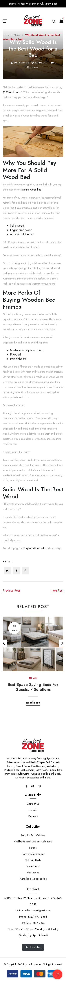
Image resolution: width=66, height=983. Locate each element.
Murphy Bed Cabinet (33, 835)
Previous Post (11, 590)
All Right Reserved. (52, 964)
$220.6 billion (10, 92)
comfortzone (33, 964)
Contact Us (33, 804)
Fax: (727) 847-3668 (33, 923)
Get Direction (33, 947)
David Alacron (21, 62)
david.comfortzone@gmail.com (33, 910)
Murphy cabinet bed (33, 548)
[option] (33, 658)
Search (33, 810)
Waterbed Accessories (33, 879)
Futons (33, 848)
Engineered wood (21, 230)
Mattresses (33, 873)
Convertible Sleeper (33, 854)
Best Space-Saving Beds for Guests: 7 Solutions (33, 687)
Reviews (33, 816)
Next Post (57, 590)
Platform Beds (33, 860)
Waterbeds (33, 866)
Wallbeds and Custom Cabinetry (33, 842)
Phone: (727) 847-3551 (33, 917)
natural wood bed (31, 189)
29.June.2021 (41, 62)
